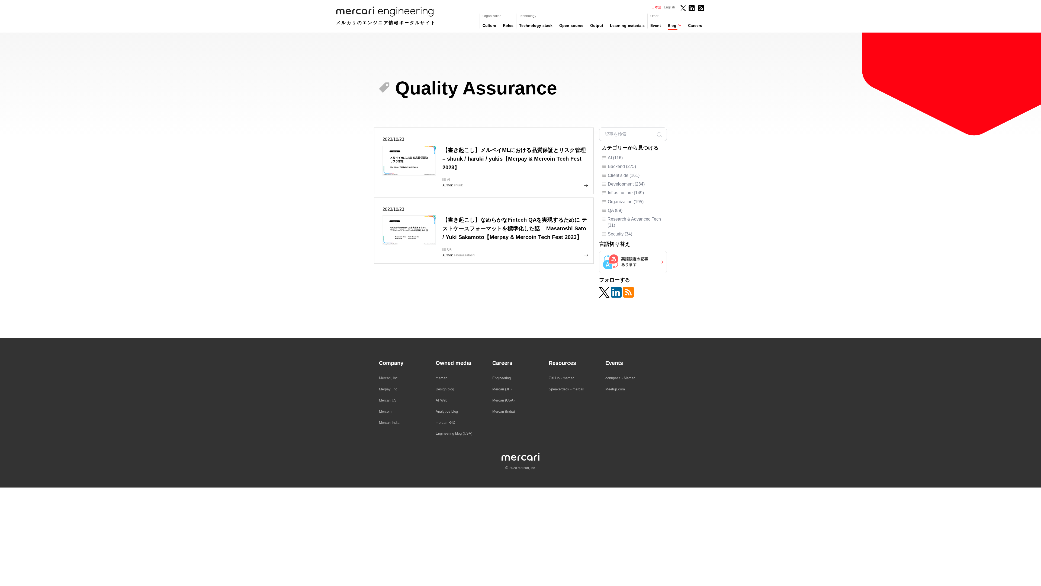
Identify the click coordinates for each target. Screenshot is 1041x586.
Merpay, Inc (388, 389)
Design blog (445, 389)
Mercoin (385, 411)
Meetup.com (615, 389)
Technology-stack (535, 25)
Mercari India (389, 423)
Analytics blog (447, 411)
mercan (441, 378)
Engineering (501, 378)
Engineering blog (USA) (454, 433)
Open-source (571, 25)
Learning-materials (627, 25)
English (669, 7)
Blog (672, 25)
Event (655, 25)
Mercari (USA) (503, 400)
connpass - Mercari (620, 378)
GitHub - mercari (561, 378)
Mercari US (388, 400)
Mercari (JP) (502, 389)
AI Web (441, 400)
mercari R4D (445, 423)
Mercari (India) (503, 411)
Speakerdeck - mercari (566, 389)
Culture (489, 25)
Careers (695, 25)
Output (596, 25)
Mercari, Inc (388, 378)
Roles (508, 25)
